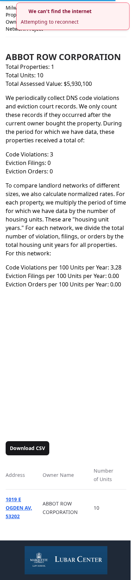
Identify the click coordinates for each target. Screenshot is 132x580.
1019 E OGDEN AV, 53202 (19, 508)
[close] (125, 7)
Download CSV (27, 448)
